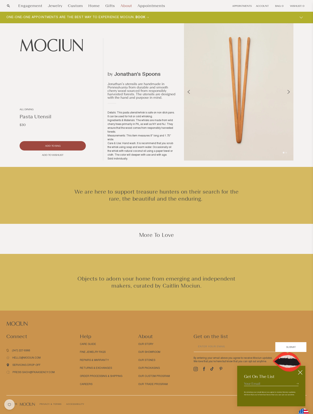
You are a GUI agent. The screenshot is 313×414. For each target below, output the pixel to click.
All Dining (26, 109)
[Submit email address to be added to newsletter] (297, 383)
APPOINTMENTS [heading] (242, 6)
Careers (86, 384)
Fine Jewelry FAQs (93, 351)
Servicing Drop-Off (26, 364)
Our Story (145, 344)
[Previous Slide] (189, 92)
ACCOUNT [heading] (262, 6)
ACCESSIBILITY (75, 404)
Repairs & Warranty (94, 360)
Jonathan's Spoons (137, 74)
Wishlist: (297, 6)
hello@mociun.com (26, 357)
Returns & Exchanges (96, 367)
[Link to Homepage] (53, 45)
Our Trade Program (153, 384)
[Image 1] (283, 152)
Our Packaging (149, 367)
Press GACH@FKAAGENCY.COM (34, 372)
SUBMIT (291, 347)
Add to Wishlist (52, 154)
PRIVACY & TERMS (51, 404)
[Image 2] (286, 152)
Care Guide (88, 344)
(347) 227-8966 (21, 350)
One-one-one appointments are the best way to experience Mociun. (76, 17)
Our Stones (146, 360)
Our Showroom (149, 351)
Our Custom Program (154, 376)
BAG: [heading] (279, 6)
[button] (8, 5)
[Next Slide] (288, 92)
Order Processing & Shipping (101, 376)
